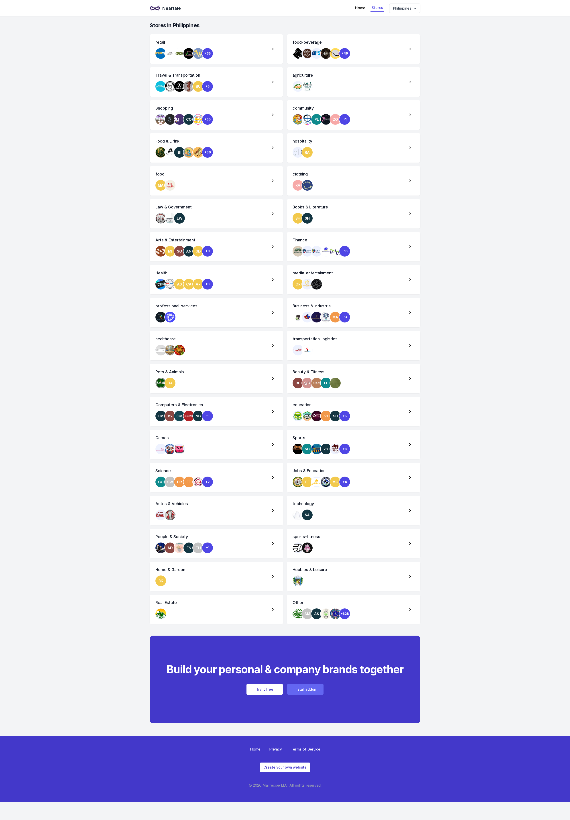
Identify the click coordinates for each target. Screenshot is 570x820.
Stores (377, 7)
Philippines (402, 8)
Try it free (264, 689)
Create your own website (285, 767)
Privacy (275, 749)
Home (360, 8)
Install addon (305, 689)
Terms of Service (305, 749)
